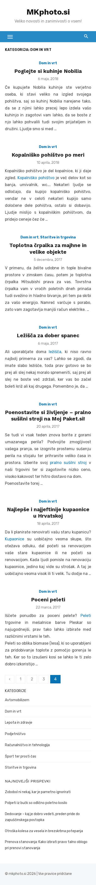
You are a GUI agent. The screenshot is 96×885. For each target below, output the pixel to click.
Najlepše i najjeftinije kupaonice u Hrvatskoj (48, 512)
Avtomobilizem (17, 700)
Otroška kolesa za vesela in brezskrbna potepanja (44, 831)
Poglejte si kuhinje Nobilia (48, 71)
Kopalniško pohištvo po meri (48, 155)
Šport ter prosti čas (20, 756)
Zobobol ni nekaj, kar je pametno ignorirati (38, 792)
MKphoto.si (48, 12)
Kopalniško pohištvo (35, 177)
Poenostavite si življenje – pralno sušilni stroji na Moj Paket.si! (48, 415)
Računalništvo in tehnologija (27, 745)
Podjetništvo (15, 734)
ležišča (55, 351)
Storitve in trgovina (58, 237)
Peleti (85, 615)
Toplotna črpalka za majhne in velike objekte (48, 248)
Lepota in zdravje (18, 722)
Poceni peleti (48, 599)
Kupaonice (14, 539)
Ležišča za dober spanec (48, 335)
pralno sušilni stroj (68, 462)
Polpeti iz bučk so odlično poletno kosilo (36, 803)
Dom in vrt (48, 63)
